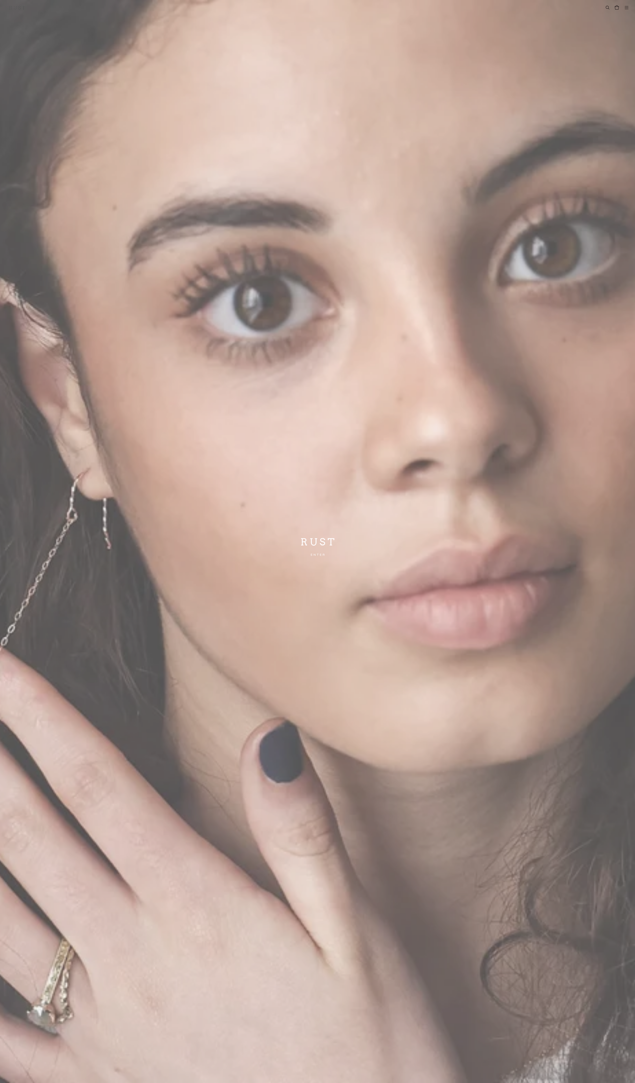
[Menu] (626, 7)
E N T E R (318, 555)
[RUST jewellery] (17, 7)
